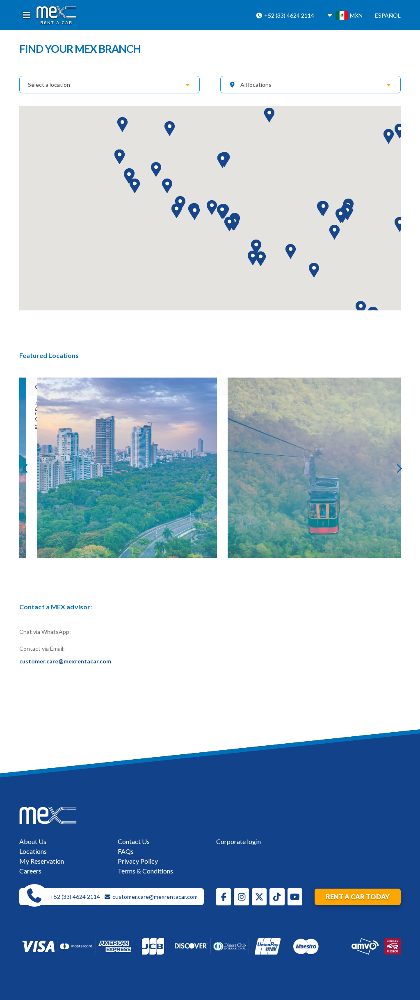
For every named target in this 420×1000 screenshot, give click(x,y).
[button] (134, 186)
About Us (32, 841)
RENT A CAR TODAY (358, 896)
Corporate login (238, 841)
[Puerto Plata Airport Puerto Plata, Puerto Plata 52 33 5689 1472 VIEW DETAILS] (305, 468)
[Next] (397, 468)
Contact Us (134, 841)
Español (388, 15)
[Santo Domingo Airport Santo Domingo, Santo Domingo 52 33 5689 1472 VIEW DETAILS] (115, 468)
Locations (33, 851)
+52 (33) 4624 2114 (288, 15)
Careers (30, 871)
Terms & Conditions (145, 871)
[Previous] (23, 468)
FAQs (126, 851)
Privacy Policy (138, 861)
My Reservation (41, 861)
